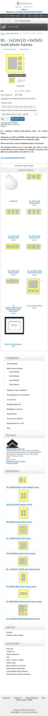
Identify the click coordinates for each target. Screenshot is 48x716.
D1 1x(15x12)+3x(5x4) (34, 306)
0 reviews (20, 86)
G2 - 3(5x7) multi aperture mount (34, 237)
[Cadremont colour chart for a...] (21, 83)
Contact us (10, 652)
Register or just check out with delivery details (24, 12)
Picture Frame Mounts (15, 419)
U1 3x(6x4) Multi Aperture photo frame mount (24, 601)
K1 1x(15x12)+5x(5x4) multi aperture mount (23, 619)
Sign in (24, 9)
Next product (25, 49)
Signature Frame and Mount (17, 390)
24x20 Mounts (14, 376)
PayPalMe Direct (39, 16)
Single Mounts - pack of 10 (15, 449)
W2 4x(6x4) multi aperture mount (19, 522)
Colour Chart (11, 663)
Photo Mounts (12, 414)
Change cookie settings (14, 635)
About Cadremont (12, 654)
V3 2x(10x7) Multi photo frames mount (21, 586)
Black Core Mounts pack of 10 (13, 345)
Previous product (8, 49)
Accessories (11, 400)
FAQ (7, 657)
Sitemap (9, 632)
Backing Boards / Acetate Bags (18, 395)
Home (2, 33)
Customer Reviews (33, 16)
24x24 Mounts (14, 380)
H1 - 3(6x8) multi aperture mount (13, 271)
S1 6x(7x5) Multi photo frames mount (20, 553)
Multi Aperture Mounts (12, 33)
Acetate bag (13, 201)
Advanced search (24, 20)
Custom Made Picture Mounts (17, 671)
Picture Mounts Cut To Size (16, 666)
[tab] (24, 165)
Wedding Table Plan (14, 404)
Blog (8, 428)
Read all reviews (12, 463)
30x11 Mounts (14, 384)
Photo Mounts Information (15, 668)
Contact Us (45, 16)
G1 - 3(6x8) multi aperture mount (13, 237)
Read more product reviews (15, 461)
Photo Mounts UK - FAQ (15, 423)
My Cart (21, 16)
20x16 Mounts (14, 372)
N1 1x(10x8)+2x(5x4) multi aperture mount (22, 487)
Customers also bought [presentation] (24, 166)
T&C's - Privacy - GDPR (14, 660)
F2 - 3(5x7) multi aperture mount (34, 202)
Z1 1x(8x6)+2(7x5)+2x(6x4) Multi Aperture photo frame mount (13, 308)
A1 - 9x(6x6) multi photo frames (18, 538)
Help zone (9, 649)
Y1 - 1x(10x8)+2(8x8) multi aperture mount (34, 271)
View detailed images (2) (17, 75)
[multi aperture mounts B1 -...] (13, 83)
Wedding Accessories (15, 409)
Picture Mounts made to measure (18, 674)
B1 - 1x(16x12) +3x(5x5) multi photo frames (23, 569)
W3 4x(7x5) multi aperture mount (19, 505)
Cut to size (27, 16)
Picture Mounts (12, 364)
